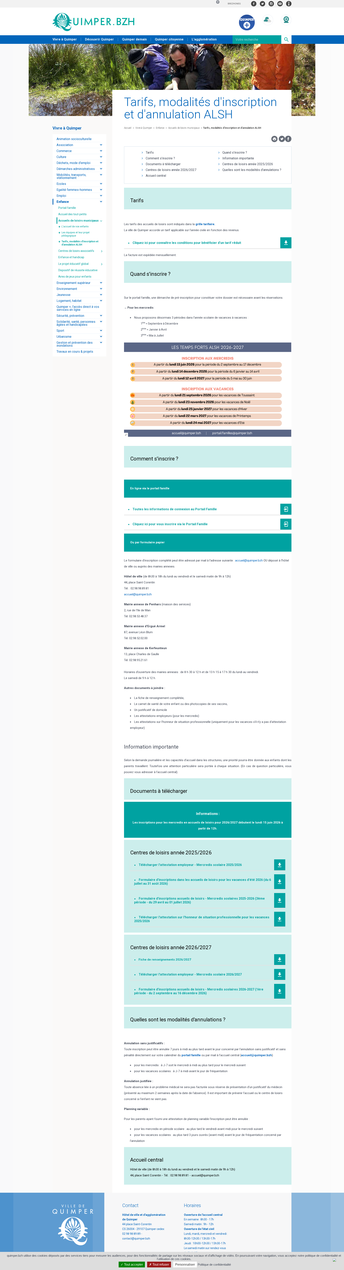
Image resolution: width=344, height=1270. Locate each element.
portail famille (191, 1055)
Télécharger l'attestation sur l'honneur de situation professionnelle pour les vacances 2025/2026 (201, 919)
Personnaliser (185, 1264)
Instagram (271, 3)
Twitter (262, 3)
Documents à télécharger (163, 164)
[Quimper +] (247, 29)
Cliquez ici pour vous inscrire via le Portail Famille (170, 524)
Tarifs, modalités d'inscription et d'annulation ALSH (232, 128)
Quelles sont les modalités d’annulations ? (251, 170)
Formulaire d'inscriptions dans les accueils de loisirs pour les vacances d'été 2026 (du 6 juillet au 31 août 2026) (202, 881)
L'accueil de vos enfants (75, 226)
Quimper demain (134, 39)
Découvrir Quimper (99, 39)
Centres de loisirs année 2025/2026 (247, 164)
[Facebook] (288, 141)
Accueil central (156, 176)
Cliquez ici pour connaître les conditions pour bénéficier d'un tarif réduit (187, 243)
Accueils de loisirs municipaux (184, 128)
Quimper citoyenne (169, 39)
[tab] (79, 139)
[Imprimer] (274, 140)
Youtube (280, 3)
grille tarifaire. (205, 224)
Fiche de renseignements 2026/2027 (165, 959)
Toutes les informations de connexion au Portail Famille (175, 509)
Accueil (127, 128)
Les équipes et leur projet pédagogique (76, 234)
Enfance (159, 128)
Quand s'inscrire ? (234, 152)
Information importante (238, 158)
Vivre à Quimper (65, 39)
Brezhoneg (234, 3)
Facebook (253, 3)
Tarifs (150, 152)
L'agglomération (204, 39)
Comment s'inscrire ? (160, 158)
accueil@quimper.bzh (249, 560)
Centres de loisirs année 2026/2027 (171, 170)
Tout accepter (133, 1264)
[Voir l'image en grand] (207, 390)
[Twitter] (282, 141)
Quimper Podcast (288, 3)
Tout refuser (160, 1264)
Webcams (286, 28)
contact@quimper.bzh (136, 1238)
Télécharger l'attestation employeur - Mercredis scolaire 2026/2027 (190, 974)
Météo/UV (267, 28)
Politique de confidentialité (214, 1264)
